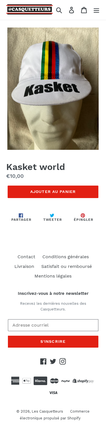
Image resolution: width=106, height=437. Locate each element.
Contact (26, 256)
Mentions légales (53, 276)
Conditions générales (65, 256)
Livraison (24, 266)
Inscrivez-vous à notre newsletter (53, 293)
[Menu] (96, 10)
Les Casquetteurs (47, 411)
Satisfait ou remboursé (66, 266)
